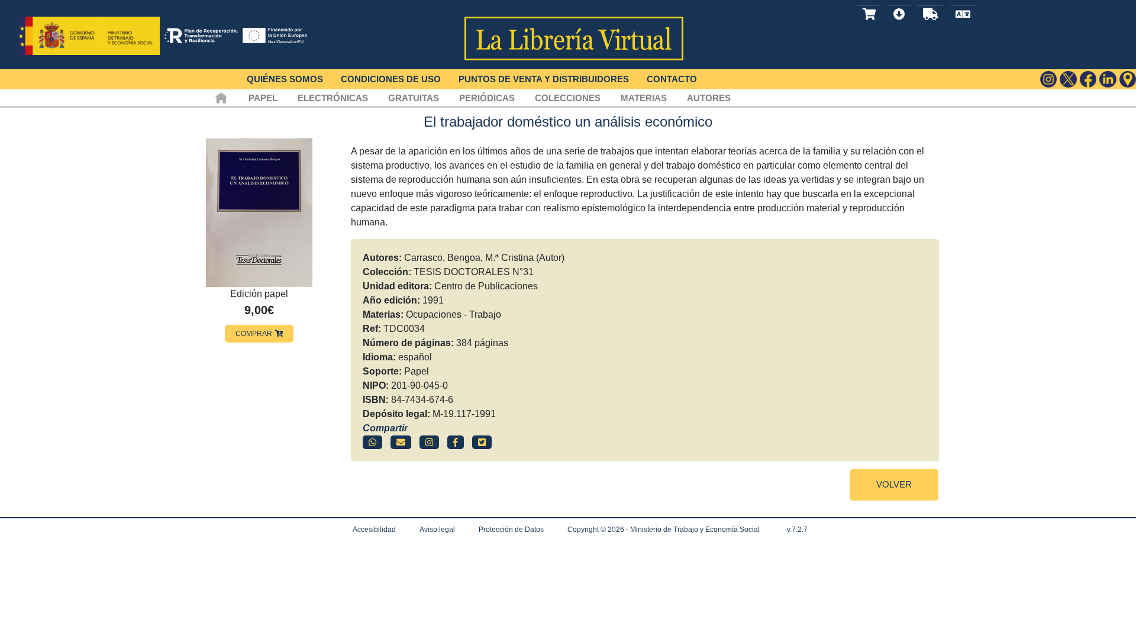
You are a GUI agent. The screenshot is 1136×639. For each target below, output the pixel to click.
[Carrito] (869, 15)
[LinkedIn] (1107, 79)
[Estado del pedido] (930, 15)
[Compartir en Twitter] (482, 442)
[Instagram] (1048, 79)
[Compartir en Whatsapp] (372, 442)
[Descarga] (899, 15)
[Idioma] (963, 15)
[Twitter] (1068, 79)
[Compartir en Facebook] (455, 442)
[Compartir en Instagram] (429, 442)
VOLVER (894, 484)
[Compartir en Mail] (400, 442)
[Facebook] (1088, 79)
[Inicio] (221, 98)
